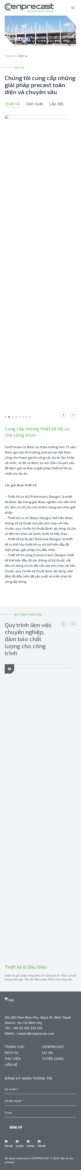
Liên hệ (11, 1065)
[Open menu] (72, 8)
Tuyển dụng (53, 1059)
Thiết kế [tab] (12, 104)
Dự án (47, 1053)
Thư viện (13, 1059)
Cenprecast (53, 1047)
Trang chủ (11, 55)
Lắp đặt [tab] (56, 104)
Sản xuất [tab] (34, 104)
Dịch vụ (11, 1053)
